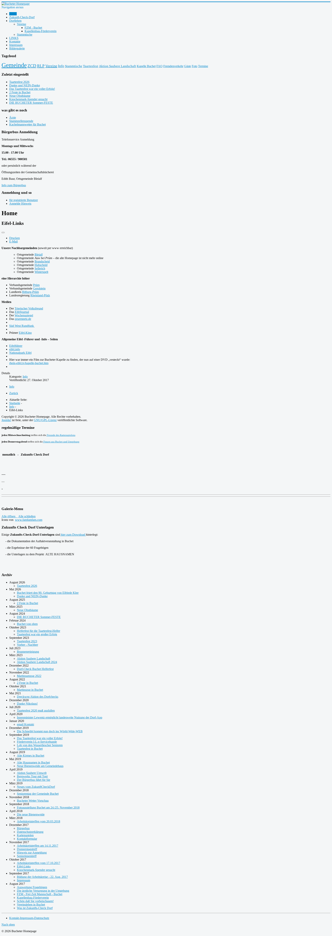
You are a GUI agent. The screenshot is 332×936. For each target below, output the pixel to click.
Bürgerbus (23, 828)
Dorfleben (15, 20)
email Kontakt (25, 724)
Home (13, 13)
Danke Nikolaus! (27, 703)
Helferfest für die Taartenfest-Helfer (38, 630)
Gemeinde (14, 65)
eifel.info (14, 349)
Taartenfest (90, 66)
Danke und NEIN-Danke (32, 596)
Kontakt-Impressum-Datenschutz (29, 918)
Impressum (15, 45)
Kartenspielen (25, 835)
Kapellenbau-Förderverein (40, 31)
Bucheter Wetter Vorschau (33, 800)
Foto (194, 66)
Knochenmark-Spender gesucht (36, 870)
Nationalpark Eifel (20, 352)
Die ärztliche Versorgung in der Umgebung (43, 890)
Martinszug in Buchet (30, 689)
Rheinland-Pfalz (40, 295)
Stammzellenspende (21, 121)
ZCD (31, 65)
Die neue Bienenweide (31, 814)
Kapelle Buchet (146, 66)
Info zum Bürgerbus (14, 185)
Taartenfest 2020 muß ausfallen (36, 710)
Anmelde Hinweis (20, 203)
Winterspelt (41, 272)
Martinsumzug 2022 (29, 676)
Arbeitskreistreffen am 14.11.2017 (37, 845)
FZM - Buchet (33, 27)
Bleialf (39, 254)
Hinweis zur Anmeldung (32, 852)
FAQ (159, 66)
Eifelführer (15, 345)
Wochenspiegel (24, 315)
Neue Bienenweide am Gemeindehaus (40, 766)
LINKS (13, 38)
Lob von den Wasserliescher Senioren (40, 745)
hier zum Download (73, 534)
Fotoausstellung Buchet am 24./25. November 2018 (48, 807)
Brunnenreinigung (28, 651)
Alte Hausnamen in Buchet (33, 762)
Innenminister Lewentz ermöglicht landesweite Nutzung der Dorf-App (59, 717)
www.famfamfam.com (28, 519)
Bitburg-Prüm (30, 292)
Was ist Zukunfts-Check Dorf (35, 908)
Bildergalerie (17, 48)
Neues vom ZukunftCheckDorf (36, 786)
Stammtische (24, 34)
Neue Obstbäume (27, 610)
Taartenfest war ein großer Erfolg (37, 634)
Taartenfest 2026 (27, 585)
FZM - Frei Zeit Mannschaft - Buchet (39, 894)
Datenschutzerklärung (30, 831)
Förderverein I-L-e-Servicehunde (37, 741)
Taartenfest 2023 (27, 641)
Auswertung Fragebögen (32, 887)
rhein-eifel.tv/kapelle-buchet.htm (28, 363)
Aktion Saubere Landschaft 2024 (37, 662)
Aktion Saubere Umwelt (31, 773)
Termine (203, 66)
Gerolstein (39, 288)
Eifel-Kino (25, 332)
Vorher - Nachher (27, 644)
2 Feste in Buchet (27, 603)
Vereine (21, 24)
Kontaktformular (27, 838)
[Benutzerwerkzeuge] (3, 232)
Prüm (36, 285)
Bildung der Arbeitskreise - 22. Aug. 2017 (42, 876)
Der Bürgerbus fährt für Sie (33, 779)
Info (61, 66)
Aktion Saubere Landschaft (117, 66)
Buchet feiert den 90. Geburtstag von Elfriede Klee (48, 592)
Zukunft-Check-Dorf (22, 17)
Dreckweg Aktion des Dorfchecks (37, 696)
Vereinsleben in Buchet (31, 904)
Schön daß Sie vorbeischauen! (35, 901)
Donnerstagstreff (27, 849)
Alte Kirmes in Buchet (30, 755)
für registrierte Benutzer (23, 200)
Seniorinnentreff (27, 856)
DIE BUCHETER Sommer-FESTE (39, 617)
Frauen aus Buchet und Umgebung (61, 441)
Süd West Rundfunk (22, 325)
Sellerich (40, 268)
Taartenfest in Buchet (30, 748)
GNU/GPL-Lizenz (45, 420)
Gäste (187, 66)
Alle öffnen (10, 516)
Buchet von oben (27, 624)
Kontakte (14, 41)
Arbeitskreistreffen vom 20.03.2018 (38, 821)
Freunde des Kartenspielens (60, 435)
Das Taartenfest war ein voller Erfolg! (40, 738)
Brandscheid (42, 261)
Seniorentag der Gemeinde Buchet (38, 793)
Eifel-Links (24, 866)
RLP (41, 66)
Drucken (14, 238)
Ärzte (12, 117)
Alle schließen (27, 516)
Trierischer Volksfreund (29, 308)
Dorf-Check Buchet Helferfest (35, 669)
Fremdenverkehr (173, 66)
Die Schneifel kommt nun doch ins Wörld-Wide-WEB (50, 731)
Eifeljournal (22, 312)
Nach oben (8, 924)
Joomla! (6, 420)
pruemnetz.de (23, 318)
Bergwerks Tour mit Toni (32, 776)
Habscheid (41, 265)
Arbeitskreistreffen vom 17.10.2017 (38, 863)
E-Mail (13, 241)
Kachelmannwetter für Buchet (27, 124)
